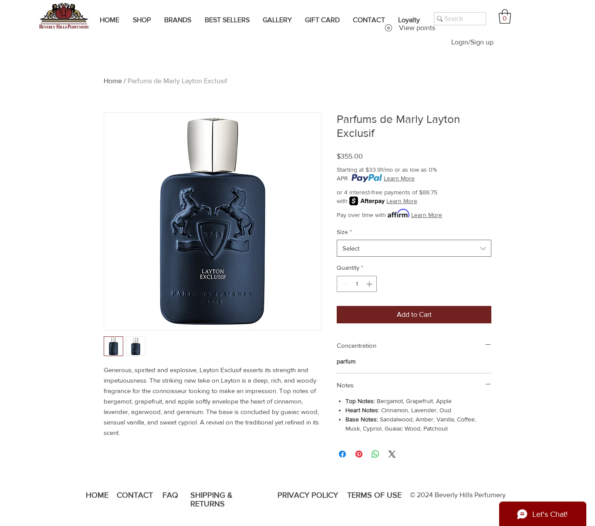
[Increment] (370, 284)
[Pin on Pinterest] (359, 454)
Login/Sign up (472, 42)
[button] (505, 16)
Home (113, 81)
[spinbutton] (357, 284)
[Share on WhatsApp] (375, 454)
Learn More (399, 178)
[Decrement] (343, 284)
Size (344, 231)
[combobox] (414, 248)
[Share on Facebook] (342, 454)
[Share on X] (392, 454)
